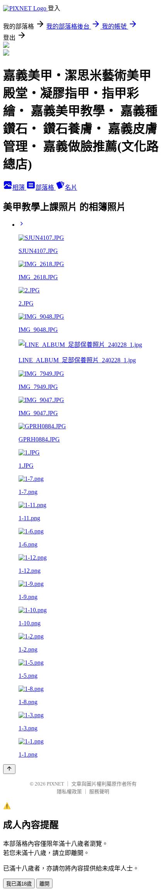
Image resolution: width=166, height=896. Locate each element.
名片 (71, 187)
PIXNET (55, 784)
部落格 (46, 187)
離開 (44, 884)
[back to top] (9, 769)
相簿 (19, 187)
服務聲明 (99, 791)
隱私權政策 (69, 791)
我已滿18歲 (19, 884)
